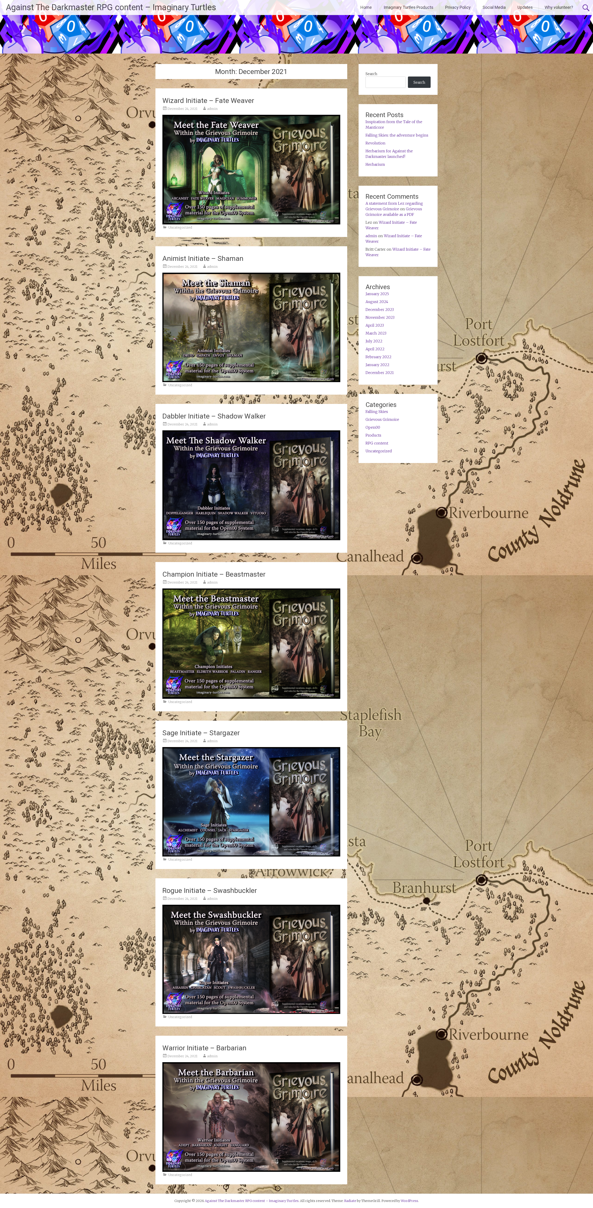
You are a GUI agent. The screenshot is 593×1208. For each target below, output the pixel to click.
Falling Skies (377, 411)
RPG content (377, 443)
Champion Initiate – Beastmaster (213, 574)
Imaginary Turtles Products (408, 7)
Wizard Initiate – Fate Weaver (208, 100)
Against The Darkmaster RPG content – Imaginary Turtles (111, 7)
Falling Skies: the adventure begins (397, 135)
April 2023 (375, 325)
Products (373, 435)
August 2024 (377, 301)
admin (212, 109)
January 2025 (377, 293)
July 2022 (374, 341)
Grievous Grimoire (382, 419)
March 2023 (376, 333)
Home (366, 7)
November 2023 (380, 317)
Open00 (373, 427)
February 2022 (378, 357)
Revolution (375, 143)
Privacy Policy (458, 7)
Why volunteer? (559, 7)
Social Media (494, 7)
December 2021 (380, 372)
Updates (525, 7)
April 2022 (375, 349)
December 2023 (380, 309)
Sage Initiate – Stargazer (201, 733)
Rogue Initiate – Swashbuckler (209, 890)
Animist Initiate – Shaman (202, 258)
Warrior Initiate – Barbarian (204, 1048)
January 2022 (377, 364)
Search (371, 73)
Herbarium (375, 164)
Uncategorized (180, 227)
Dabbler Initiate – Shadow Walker (214, 416)
